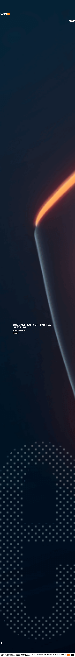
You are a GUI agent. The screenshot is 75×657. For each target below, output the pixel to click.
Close (72, 655)
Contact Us (15, 333)
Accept (69, 655)
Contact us (71, 20)
